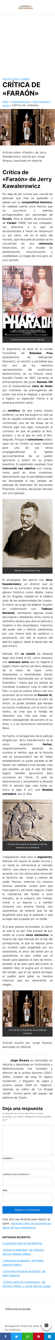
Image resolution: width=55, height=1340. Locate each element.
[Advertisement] (27, 43)
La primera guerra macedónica (22, 1243)
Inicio (5, 101)
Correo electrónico (16, 1174)
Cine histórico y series (16, 79)
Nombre (8, 1158)
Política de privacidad (18, 1308)
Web (4, 1190)
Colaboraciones (20, 101)
